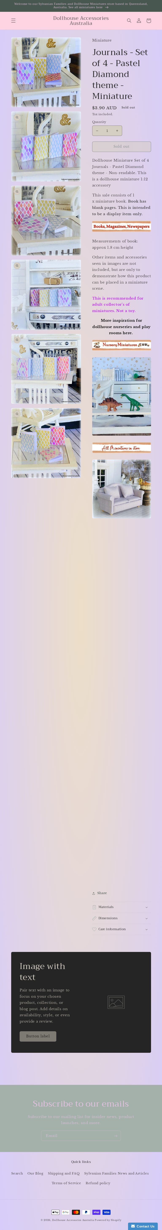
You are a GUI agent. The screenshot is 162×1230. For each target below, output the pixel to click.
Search (17, 1173)
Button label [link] (38, 1036)
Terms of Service (66, 1183)
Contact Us (145, 1226)
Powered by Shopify (108, 1220)
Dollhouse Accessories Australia (73, 1220)
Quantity (99, 122)
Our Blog (35, 1173)
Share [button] (102, 893)
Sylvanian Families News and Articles (116, 1173)
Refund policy (98, 1183)
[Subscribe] (116, 1136)
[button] (13, 21)
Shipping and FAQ (64, 1173)
